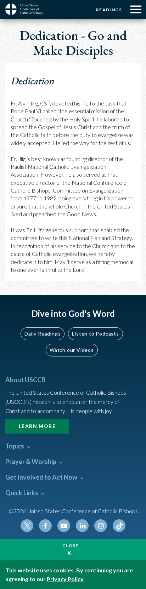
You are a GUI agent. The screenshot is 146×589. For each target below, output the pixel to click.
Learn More (37, 426)
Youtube (63, 525)
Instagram (100, 525)
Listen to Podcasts (95, 334)
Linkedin (82, 525)
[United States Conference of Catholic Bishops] (26, 9)
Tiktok (119, 525)
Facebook (45, 525)
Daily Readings (42, 334)
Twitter (27, 525)
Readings (109, 9)
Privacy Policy (65, 579)
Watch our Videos (72, 350)
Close (70, 545)
